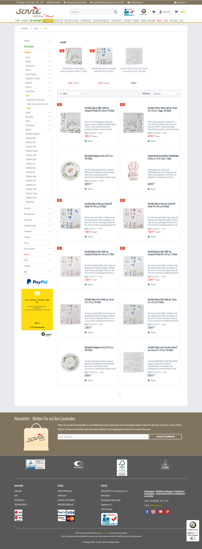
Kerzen (26, 242)
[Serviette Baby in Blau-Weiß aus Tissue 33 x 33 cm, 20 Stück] (133, 314)
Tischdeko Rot (30, 172)
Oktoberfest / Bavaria (33, 78)
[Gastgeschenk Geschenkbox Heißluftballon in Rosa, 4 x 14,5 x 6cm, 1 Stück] (133, 171)
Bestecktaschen (29, 214)
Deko (26, 260)
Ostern (28, 57)
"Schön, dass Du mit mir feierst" (37, 104)
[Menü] (197, 521)
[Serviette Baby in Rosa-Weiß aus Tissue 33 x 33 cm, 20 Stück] (70, 314)
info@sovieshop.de (136, 2)
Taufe (27, 95)
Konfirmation (30, 91)
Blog (25, 271)
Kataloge (27, 265)
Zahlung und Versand (66, 500)
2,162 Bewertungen (37, 327)
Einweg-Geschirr (29, 248)
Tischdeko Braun (31, 197)
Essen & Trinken (31, 74)
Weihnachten (30, 125)
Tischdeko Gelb (31, 180)
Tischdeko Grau (31, 184)
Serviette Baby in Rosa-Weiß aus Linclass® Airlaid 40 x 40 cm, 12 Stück (99, 253)
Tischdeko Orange (32, 193)
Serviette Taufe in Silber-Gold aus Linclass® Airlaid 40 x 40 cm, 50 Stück (73, 70)
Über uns (18, 491)
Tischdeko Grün (31, 142)
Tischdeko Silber (31, 155)
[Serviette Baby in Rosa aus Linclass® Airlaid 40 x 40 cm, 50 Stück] (133, 218)
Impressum (62, 495)
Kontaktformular (65, 491)
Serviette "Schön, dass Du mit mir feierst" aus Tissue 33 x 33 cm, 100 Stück (134, 70)
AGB (15, 495)
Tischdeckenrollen (30, 225)
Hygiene (27, 40)
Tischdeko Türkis (31, 189)
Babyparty (29, 82)
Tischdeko (27, 52)
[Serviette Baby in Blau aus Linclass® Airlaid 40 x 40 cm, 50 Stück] (103, 56)
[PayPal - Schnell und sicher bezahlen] (37, 281)
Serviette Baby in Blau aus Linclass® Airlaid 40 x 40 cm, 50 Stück (103, 70)
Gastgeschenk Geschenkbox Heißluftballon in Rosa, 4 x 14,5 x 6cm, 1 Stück (163, 157)
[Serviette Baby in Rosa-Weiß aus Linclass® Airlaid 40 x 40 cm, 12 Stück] (70, 266)
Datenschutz (19, 500)
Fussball (28, 112)
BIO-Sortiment (29, 46)
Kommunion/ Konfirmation (36, 99)
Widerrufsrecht (20, 504)
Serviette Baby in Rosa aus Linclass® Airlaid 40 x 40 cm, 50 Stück (161, 205)
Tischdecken (28, 219)
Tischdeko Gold (31, 146)
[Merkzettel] (154, 12)
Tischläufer (28, 231)
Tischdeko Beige (31, 176)
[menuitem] (94, 10)
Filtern (65, 93)
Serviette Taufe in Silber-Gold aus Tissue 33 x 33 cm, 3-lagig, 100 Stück (162, 109)
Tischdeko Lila (30, 163)
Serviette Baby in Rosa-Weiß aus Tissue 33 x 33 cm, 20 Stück (99, 301)
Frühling (28, 61)
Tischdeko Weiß (31, 159)
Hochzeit (28, 86)
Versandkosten (105, 533)
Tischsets (27, 237)
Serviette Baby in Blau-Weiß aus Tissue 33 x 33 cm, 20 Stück (162, 301)
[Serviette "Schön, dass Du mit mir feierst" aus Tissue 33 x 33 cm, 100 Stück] (134, 56)
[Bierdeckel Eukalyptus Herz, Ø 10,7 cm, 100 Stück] (70, 171)
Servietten (27, 208)
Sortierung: (146, 93)
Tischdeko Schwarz (32, 150)
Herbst (28, 121)
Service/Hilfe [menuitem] (181, 2)
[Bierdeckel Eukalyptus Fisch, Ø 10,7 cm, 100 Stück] (70, 362)
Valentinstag (30, 201)
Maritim (28, 69)
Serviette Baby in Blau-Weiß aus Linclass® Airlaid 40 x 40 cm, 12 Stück (162, 253)
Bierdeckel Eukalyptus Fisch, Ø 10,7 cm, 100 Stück (99, 349)
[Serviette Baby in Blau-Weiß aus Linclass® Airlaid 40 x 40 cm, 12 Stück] (133, 266)
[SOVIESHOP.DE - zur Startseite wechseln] (35, 11)
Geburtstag (29, 116)
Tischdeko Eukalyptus (33, 133)
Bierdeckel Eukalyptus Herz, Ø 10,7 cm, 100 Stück (99, 157)
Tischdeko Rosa (31, 167)
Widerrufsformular (65, 504)
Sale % (26, 254)
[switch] (193, 538)
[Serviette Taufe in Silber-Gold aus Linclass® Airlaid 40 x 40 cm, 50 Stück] (73, 56)
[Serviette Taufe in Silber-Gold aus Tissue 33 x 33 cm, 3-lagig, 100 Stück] (133, 123)
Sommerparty (30, 65)
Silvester (28, 129)
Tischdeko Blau (31, 138)
